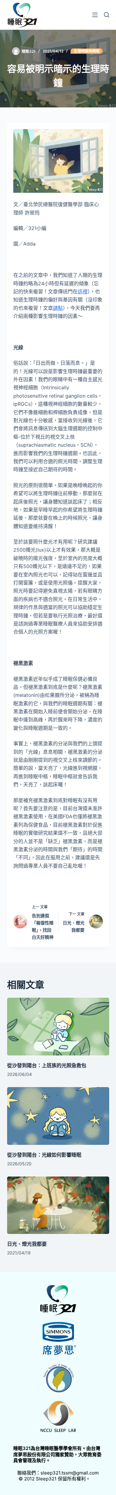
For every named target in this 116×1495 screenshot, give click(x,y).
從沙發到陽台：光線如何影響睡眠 (44, 1155)
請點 (58, 308)
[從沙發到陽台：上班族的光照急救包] (58, 1026)
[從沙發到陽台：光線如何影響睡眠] (58, 1116)
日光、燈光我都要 (27, 1244)
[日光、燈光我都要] (58, 1205)
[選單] (95, 15)
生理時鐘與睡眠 (87, 51)
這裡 (83, 291)
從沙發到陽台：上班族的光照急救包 (46, 1065)
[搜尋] (106, 14)
